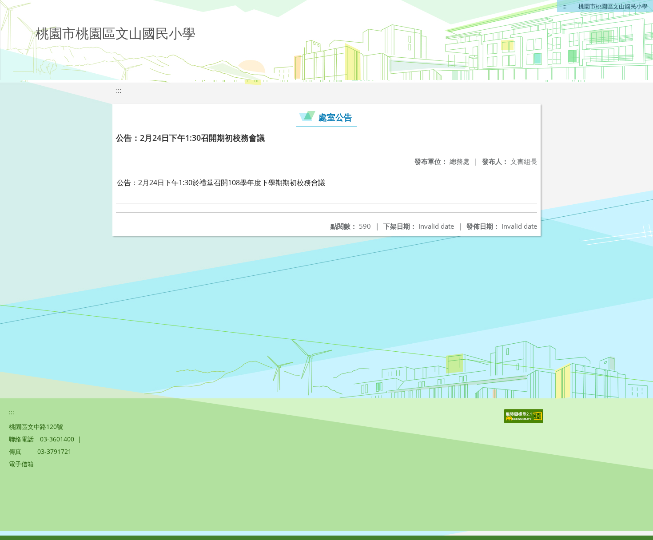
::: (564, 6)
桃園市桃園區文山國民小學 (613, 6)
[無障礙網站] (524, 420)
